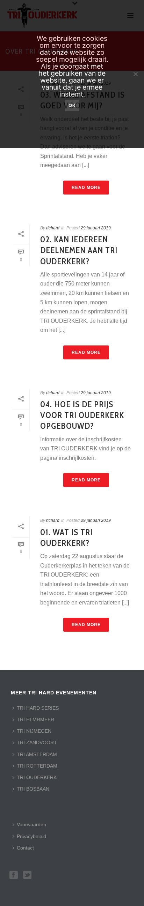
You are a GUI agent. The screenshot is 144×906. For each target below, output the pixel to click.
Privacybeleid (31, 836)
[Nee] (135, 73)
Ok (72, 105)
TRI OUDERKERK (37, 777)
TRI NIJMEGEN (34, 731)
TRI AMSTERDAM (37, 754)
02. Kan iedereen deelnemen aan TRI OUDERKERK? (78, 250)
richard (52, 228)
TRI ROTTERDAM (37, 766)
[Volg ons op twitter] (27, 875)
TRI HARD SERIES (38, 708)
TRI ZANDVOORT (37, 742)
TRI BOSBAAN (33, 789)
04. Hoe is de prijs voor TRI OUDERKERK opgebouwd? (82, 415)
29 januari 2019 (96, 228)
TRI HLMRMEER (35, 719)
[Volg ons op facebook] (13, 875)
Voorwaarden (31, 824)
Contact (25, 848)
